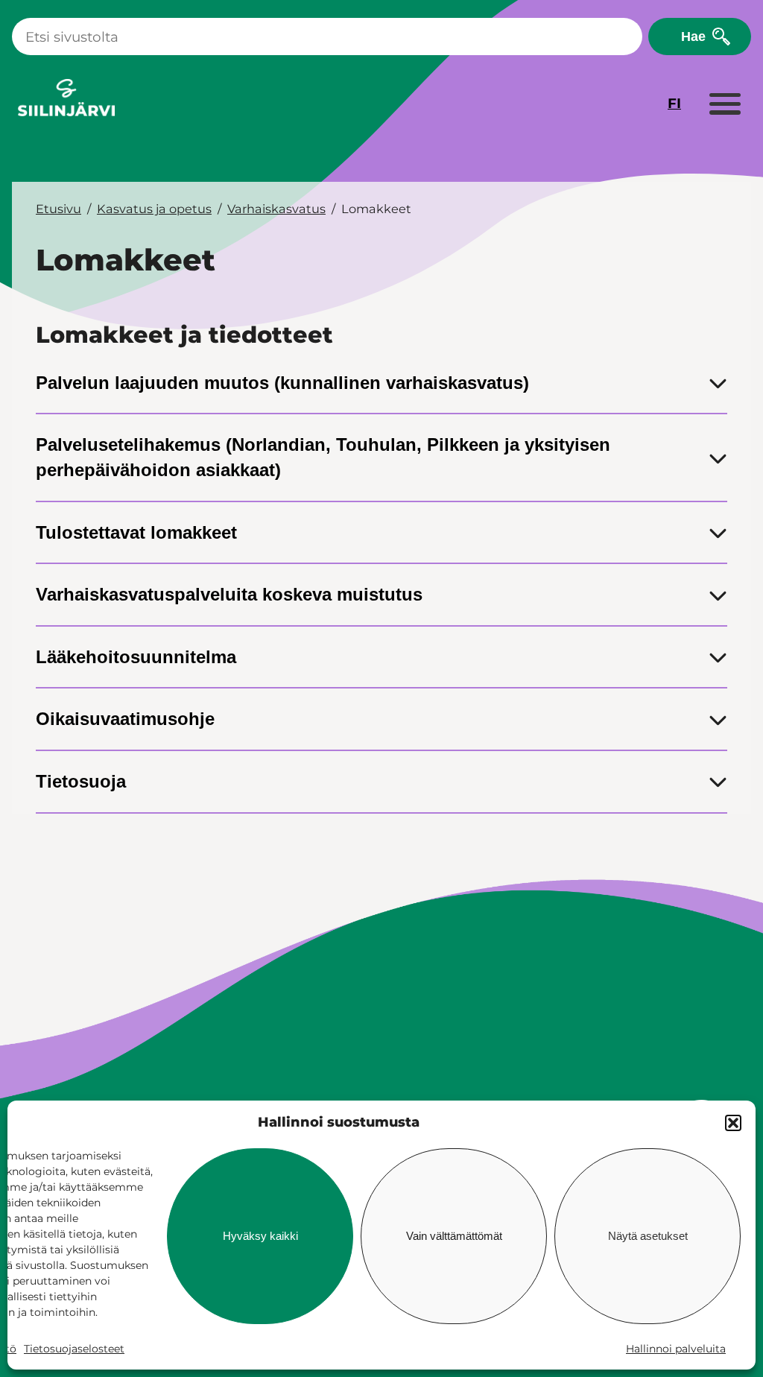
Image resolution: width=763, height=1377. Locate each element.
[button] (733, 1122)
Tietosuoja (81, 781)
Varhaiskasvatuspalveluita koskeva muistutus (229, 594)
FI (674, 103)
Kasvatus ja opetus (154, 208)
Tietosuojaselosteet (74, 1348)
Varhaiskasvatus (276, 208)
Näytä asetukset (648, 1235)
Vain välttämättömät (454, 1235)
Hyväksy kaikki (260, 1235)
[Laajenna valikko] (724, 105)
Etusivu (58, 208)
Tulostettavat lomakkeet (136, 532)
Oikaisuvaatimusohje (125, 719)
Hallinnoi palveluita (676, 1348)
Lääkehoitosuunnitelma (136, 657)
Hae (693, 36)
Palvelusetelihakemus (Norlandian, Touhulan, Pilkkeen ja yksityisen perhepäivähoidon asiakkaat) (323, 457)
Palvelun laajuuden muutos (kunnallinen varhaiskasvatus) (282, 383)
